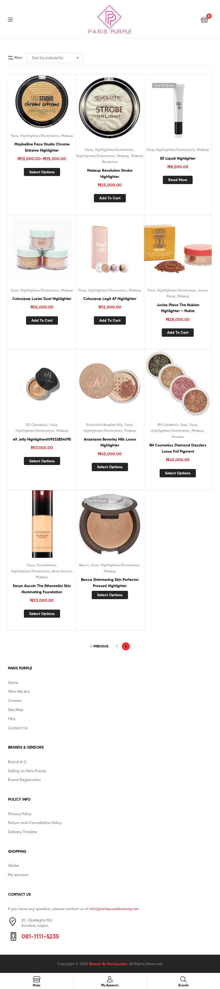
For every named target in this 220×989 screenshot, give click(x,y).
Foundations (46, 565)
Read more (177, 179)
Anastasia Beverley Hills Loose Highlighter (110, 442)
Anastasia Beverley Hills (104, 425)
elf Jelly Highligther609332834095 (42, 439)
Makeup (67, 136)
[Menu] (13, 19)
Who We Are (19, 691)
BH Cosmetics (167, 425)
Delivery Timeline (22, 831)
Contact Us (17, 728)
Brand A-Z (17, 761)
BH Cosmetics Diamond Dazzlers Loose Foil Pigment (177, 448)
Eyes (184, 425)
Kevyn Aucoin (62, 571)
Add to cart (109, 198)
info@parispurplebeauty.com (114, 908)
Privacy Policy (19, 813)
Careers (15, 700)
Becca (84, 565)
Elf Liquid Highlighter (178, 158)
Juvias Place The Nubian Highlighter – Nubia (177, 307)
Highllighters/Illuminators (39, 136)
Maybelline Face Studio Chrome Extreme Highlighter (41, 147)
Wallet (13, 865)
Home (13, 682)
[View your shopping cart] (204, 19)
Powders (177, 437)
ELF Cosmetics (36, 425)
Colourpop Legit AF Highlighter (109, 298)
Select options (42, 172)
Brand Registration (24, 779)
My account (18, 874)
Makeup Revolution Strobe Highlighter (110, 173)
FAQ (11, 718)
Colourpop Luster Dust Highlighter (41, 298)
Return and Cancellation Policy (34, 822)
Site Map (15, 709)
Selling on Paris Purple (27, 770)
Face (14, 136)
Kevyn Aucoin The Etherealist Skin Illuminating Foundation (42, 588)
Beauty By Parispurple (108, 963)
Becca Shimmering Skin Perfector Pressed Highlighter (110, 582)
